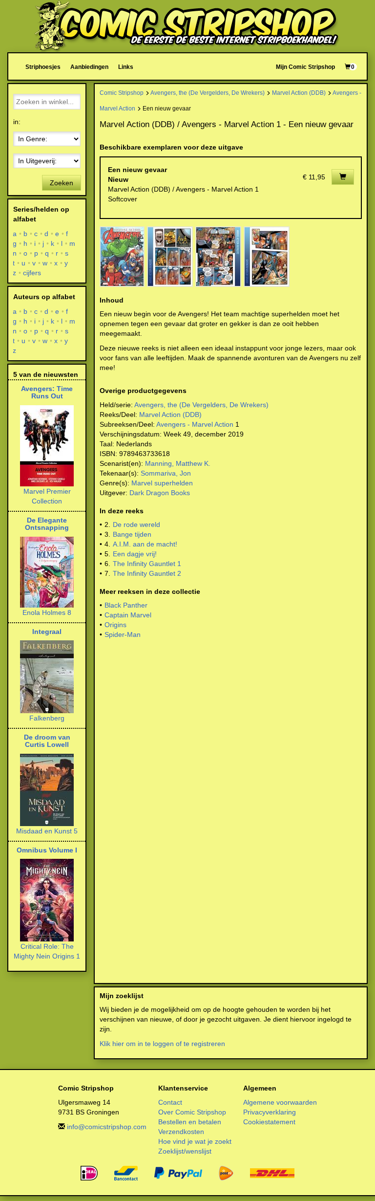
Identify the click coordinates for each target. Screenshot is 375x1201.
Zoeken (61, 183)
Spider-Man (122, 634)
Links (125, 67)
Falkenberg (46, 718)
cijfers (32, 273)
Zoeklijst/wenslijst (184, 1151)
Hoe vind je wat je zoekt (194, 1141)
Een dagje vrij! (135, 554)
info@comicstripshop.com (106, 1127)
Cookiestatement (269, 1122)
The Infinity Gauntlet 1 (147, 564)
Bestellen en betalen (189, 1122)
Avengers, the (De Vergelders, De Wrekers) (207, 92)
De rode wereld (136, 524)
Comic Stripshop (122, 92)
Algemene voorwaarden (280, 1102)
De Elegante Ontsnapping (47, 523)
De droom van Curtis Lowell (47, 740)
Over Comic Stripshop (192, 1112)
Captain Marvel (127, 615)
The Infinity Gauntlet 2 (147, 573)
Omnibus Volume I (47, 850)
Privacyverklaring (269, 1112)
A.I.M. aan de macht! (145, 544)
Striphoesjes (43, 67)
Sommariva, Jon (166, 473)
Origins (115, 625)
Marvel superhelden (162, 483)
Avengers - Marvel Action (194, 424)
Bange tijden (132, 534)
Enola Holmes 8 (46, 612)
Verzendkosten (181, 1131)
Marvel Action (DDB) (299, 92)
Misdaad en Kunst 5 (47, 831)
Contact (170, 1102)
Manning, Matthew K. (177, 463)
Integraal (47, 631)
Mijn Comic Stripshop (305, 67)
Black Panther (125, 605)
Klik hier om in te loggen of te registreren (162, 1044)
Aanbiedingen (89, 67)
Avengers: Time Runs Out (47, 392)
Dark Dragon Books (159, 493)
